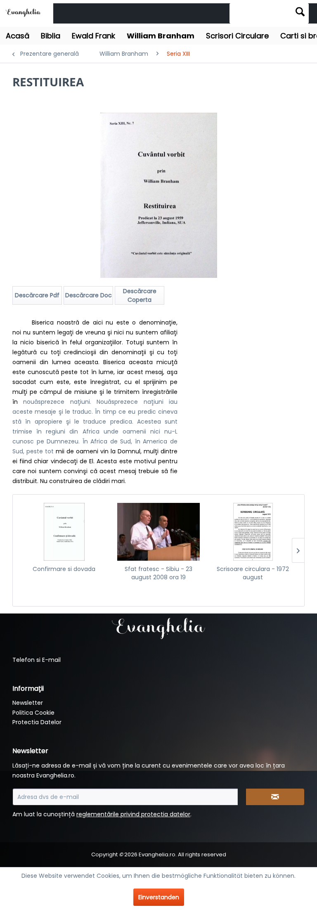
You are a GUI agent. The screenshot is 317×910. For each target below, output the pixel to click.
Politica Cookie (33, 713)
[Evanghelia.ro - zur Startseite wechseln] (24, 12)
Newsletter (27, 703)
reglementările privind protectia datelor (133, 814)
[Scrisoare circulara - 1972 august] (253, 532)
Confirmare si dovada (64, 569)
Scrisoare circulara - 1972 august (253, 573)
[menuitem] (269, 13)
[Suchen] (300, 11)
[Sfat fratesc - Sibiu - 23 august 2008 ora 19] (159, 532)
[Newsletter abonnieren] (275, 797)
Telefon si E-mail (36, 660)
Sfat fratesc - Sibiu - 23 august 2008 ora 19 (158, 573)
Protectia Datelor (37, 722)
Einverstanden (158, 897)
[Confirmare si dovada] (64, 532)
